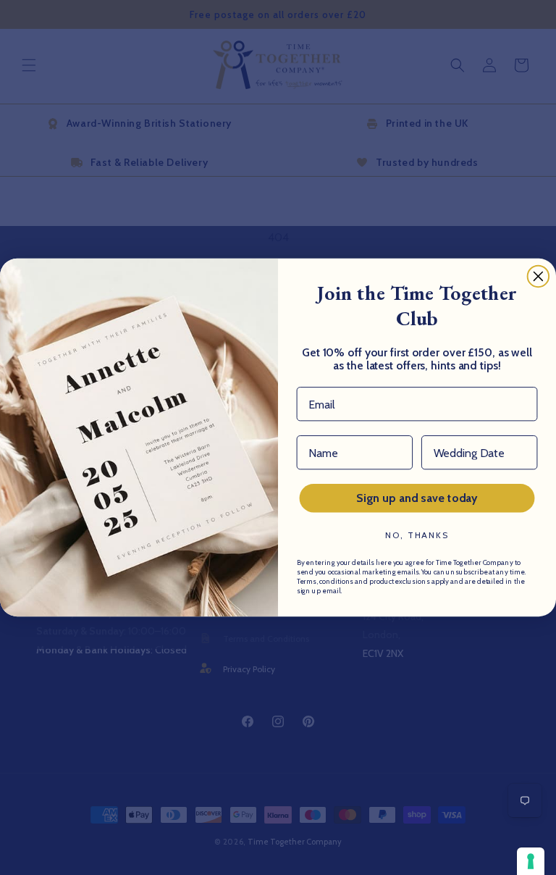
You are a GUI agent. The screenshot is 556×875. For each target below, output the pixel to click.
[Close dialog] (538, 277)
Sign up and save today (417, 498)
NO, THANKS (417, 534)
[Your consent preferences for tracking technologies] (530, 861)
